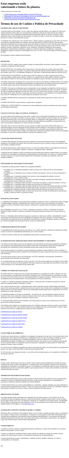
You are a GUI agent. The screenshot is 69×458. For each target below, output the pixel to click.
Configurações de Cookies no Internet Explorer (14, 314)
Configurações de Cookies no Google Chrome (14, 318)
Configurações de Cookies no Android (12, 327)
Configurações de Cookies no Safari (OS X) (13, 321)
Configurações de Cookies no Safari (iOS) (13, 324)
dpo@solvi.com (29, 404)
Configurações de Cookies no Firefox (11, 311)
